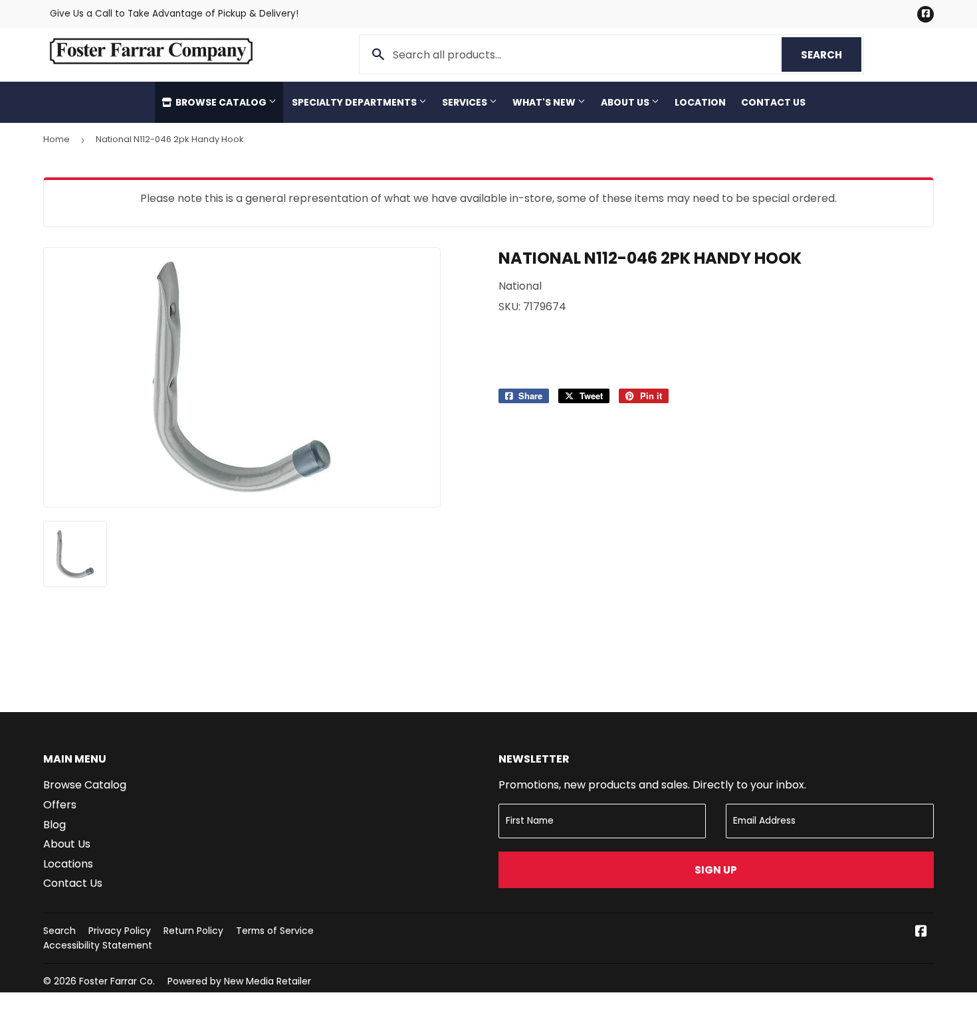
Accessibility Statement (97, 945)
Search (831, 55)
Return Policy (193, 930)
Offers (59, 804)
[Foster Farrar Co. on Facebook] (921, 932)
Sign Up (716, 870)
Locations (68, 863)
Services (465, 102)
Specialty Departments (355, 102)
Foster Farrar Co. (117, 981)
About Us (626, 102)
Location (700, 102)
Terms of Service (275, 930)
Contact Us (773, 102)
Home (56, 139)
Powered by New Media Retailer (239, 981)
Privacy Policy (119, 930)
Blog (54, 824)
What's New (545, 102)
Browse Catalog (221, 102)
